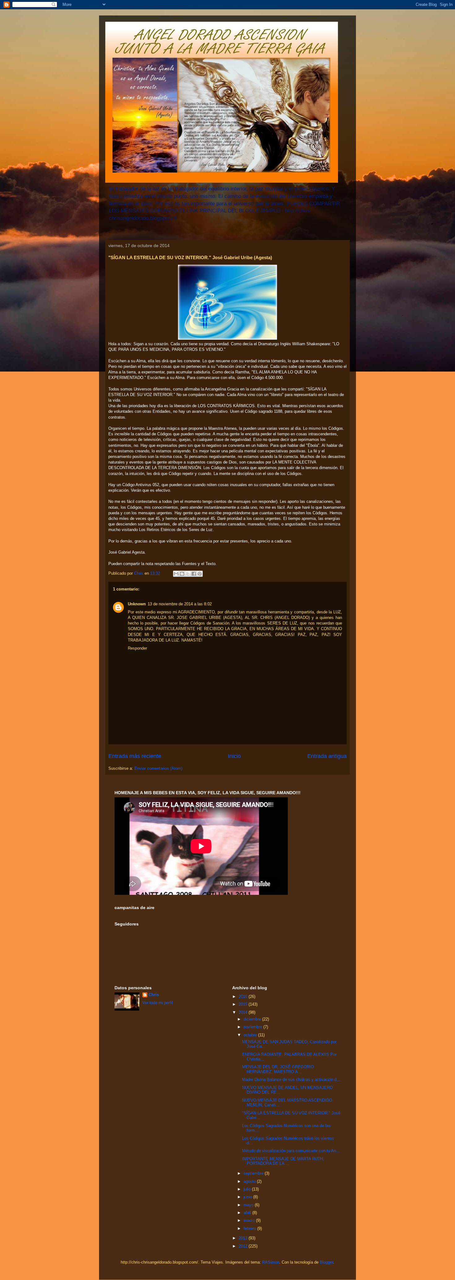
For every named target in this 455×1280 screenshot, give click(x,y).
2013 (244, 1238)
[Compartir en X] (188, 574)
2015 (244, 1004)
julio (248, 1189)
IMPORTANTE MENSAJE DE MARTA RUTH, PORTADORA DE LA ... (283, 1161)
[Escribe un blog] (182, 574)
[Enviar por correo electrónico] (176, 574)
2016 (244, 996)
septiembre (254, 1173)
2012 (244, 1246)
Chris (154, 994)
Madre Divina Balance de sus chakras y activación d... (291, 1079)
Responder (137, 648)
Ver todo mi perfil (157, 1002)
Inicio (234, 756)
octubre (251, 1035)
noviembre (253, 1027)
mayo (249, 1205)
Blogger (326, 1262)
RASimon (270, 1262)
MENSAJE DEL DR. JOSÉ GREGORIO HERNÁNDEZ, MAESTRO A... (278, 1069)
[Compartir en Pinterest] (200, 574)
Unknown (137, 604)
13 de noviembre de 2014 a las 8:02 (180, 604)
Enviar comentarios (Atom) (158, 768)
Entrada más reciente (134, 756)
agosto (250, 1181)
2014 (244, 1012)
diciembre (253, 1019)
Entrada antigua (327, 756)
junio (248, 1197)
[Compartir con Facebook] (194, 574)
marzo (250, 1220)
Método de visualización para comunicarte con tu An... (291, 1150)
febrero (250, 1228)
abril (248, 1212)
